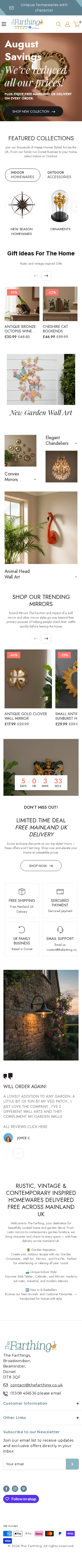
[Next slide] (76, 207)
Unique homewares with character (44, 7)
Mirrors (41, 1258)
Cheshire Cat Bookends (55, 329)
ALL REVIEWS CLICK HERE (25, 1126)
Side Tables (25, 1276)
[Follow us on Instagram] (15, 1489)
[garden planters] (41, 527)
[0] (76, 24)
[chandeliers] (61, 466)
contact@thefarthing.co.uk (36, 1385)
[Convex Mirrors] (20, 451)
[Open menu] (4, 24)
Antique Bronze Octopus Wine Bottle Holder (20, 329)
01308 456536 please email (35, 1393)
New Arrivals (29, 1294)
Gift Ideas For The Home (41, 253)
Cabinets (40, 1276)
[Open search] (58, 24)
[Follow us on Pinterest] (23, 1489)
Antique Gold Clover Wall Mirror (26, 716)
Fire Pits (59, 1258)
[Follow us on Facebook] (6, 1489)
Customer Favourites (59, 1294)
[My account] (67, 24)
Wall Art (28, 1258)
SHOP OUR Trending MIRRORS (41, 600)
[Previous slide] (5, 207)
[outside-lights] (41, 1015)
